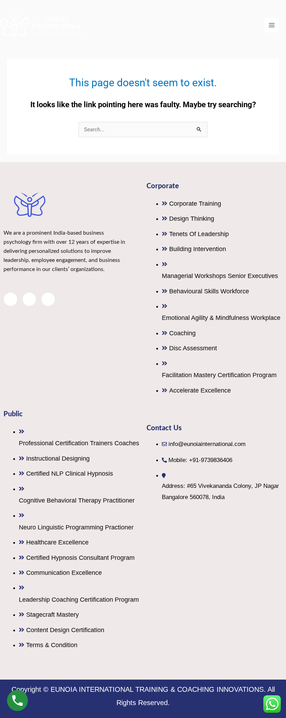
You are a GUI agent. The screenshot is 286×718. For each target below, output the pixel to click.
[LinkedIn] (29, 299)
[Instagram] (48, 299)
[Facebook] (10, 299)
